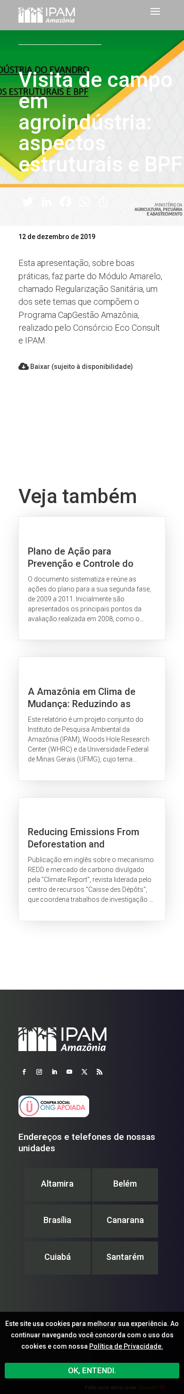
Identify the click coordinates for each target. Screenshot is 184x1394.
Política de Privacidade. (126, 1346)
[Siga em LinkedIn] (54, 1072)
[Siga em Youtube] (69, 1072)
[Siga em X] (84, 1072)
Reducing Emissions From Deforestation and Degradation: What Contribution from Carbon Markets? (92, 859)
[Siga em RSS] (99, 1072)
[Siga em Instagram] (39, 1072)
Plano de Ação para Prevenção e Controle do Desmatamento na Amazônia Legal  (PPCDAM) (92, 578)
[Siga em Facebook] (24, 1072)
